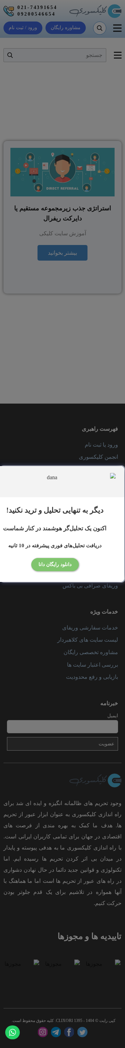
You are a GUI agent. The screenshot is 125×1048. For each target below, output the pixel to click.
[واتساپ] (12, 1032)
